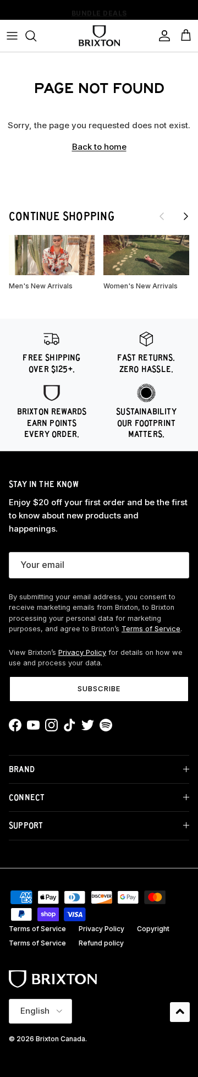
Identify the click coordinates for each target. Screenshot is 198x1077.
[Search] (36, 36)
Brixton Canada (60, 1039)
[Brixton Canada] (99, 35)
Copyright (153, 929)
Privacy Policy (82, 652)
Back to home (99, 146)
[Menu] (12, 36)
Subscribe (99, 688)
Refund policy (101, 943)
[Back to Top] (180, 1012)
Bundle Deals (99, 11)
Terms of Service (151, 629)
